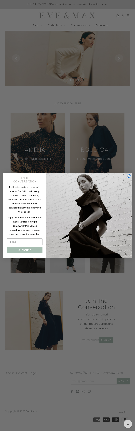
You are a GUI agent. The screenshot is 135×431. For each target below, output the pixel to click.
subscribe (24, 250)
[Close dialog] (128, 176)
